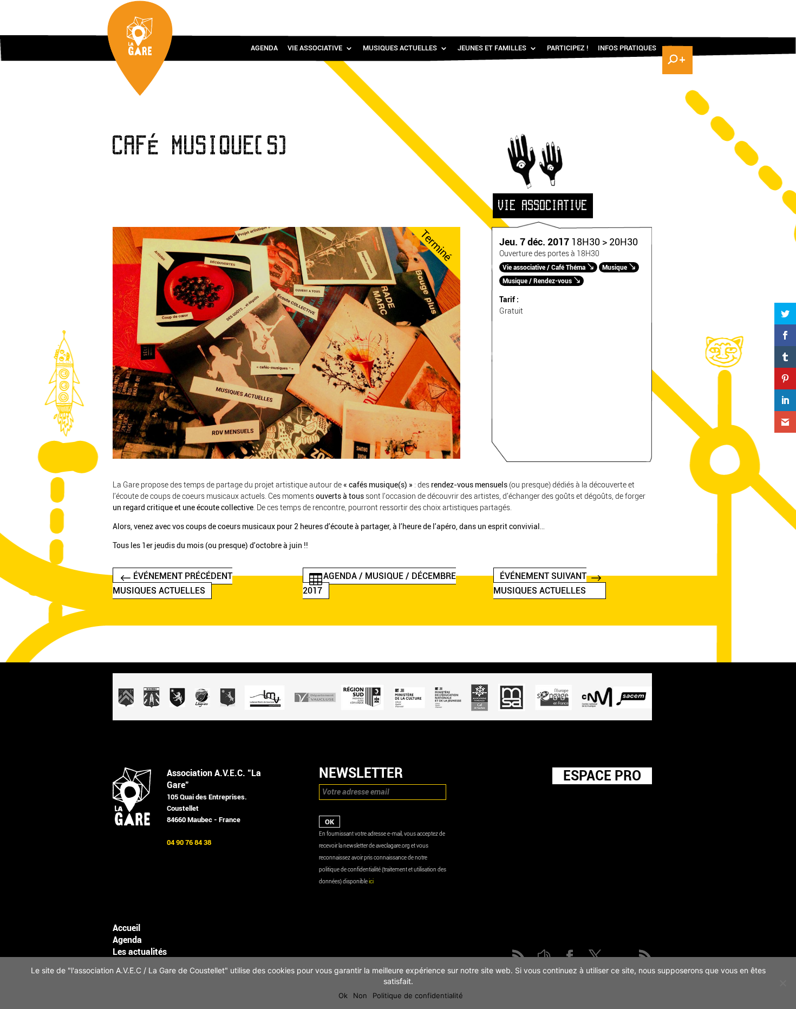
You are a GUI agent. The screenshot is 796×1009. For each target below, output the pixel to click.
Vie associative (315, 48)
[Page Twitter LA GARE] (644, 11)
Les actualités (140, 952)
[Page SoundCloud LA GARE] (612, 11)
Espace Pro (602, 775)
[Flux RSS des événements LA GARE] (676, 11)
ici (371, 881)
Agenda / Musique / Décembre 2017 (379, 583)
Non (360, 995)
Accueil (126, 928)
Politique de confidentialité (418, 995)
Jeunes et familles (492, 48)
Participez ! (567, 48)
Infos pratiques (627, 48)
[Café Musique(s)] (286, 456)
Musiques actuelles (400, 48)
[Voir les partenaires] (382, 717)
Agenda (264, 48)
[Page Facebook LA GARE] (628, 11)
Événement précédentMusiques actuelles (172, 583)
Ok (343, 995)
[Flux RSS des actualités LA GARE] (597, 11)
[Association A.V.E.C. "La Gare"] (132, 823)
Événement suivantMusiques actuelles (539, 583)
